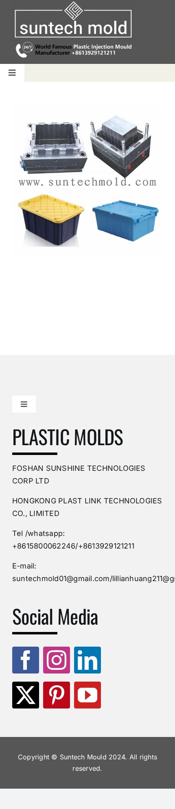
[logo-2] (73, 20)
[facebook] (25, 660)
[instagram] (56, 660)
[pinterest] (56, 695)
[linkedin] (87, 660)
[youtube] (87, 695)
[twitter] (25, 695)
